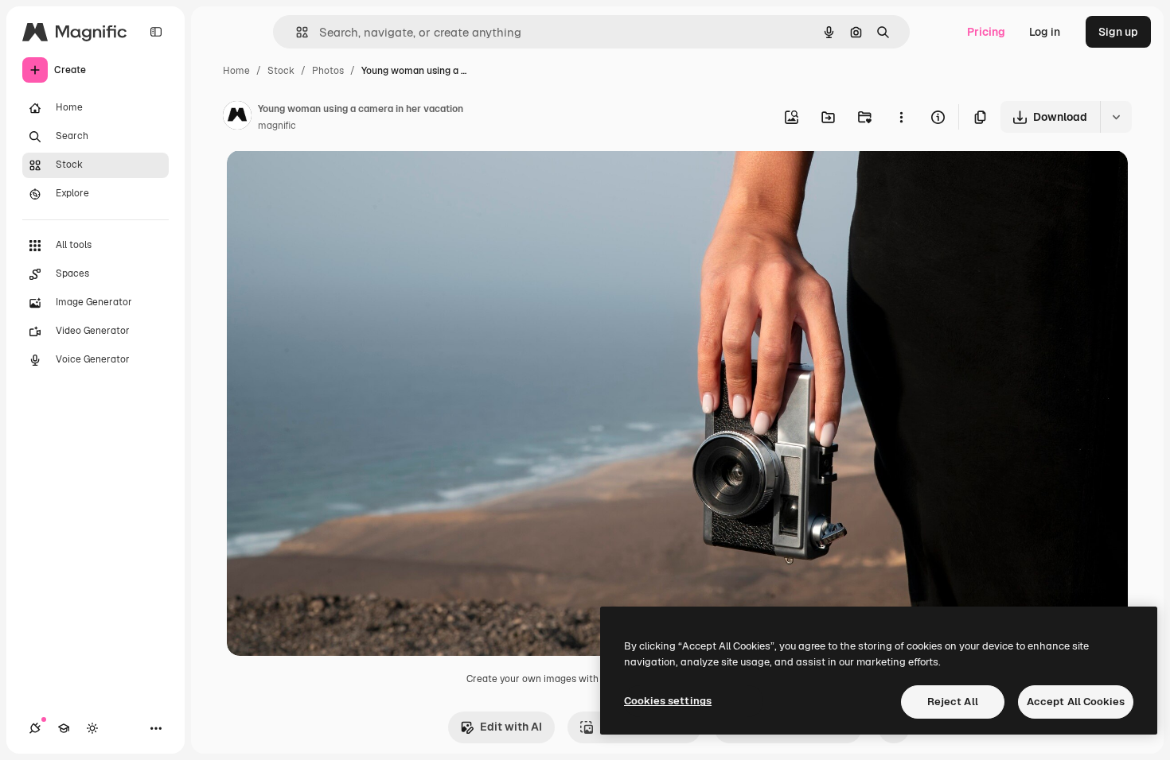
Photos (328, 70)
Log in (1044, 32)
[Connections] (35, 728)
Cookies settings (668, 701)
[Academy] (63, 728)
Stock (280, 70)
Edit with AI (511, 726)
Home (236, 70)
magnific (277, 125)
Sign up (1118, 32)
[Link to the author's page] (237, 117)
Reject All (952, 701)
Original (328, 180)
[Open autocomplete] (296, 32)
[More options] (901, 117)
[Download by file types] (1116, 117)
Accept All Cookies (1076, 701)
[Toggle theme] (92, 728)
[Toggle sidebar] (156, 32)
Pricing (986, 32)
